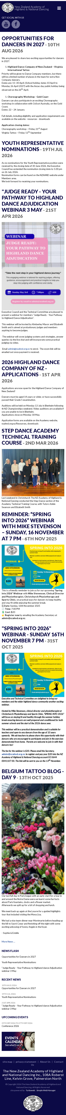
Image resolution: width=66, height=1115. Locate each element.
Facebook (16, 24)
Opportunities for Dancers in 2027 (19, 956)
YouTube (6, 24)
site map (7, 1061)
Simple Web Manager (46, 1090)
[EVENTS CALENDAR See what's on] (18, 1050)
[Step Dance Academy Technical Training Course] (33, 472)
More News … (8, 941)
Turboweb (30, 1090)
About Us (45, 1061)
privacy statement (26, 1061)
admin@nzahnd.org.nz (19, 348)
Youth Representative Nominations (19, 962)
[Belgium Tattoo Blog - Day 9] (33, 838)
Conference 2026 (10, 1026)
